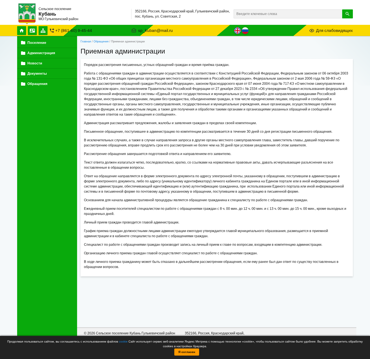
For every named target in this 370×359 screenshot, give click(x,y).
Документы (37, 74)
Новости (34, 63)
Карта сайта (43, 30)
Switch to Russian (245, 30)
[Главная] (27, 13)
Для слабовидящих (334, 30)
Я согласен (186, 352)
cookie (123, 341)
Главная (21, 30)
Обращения (101, 41)
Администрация (41, 53)
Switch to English (237, 30)
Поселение (36, 43)
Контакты (32, 30)
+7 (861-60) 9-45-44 (73, 30)
